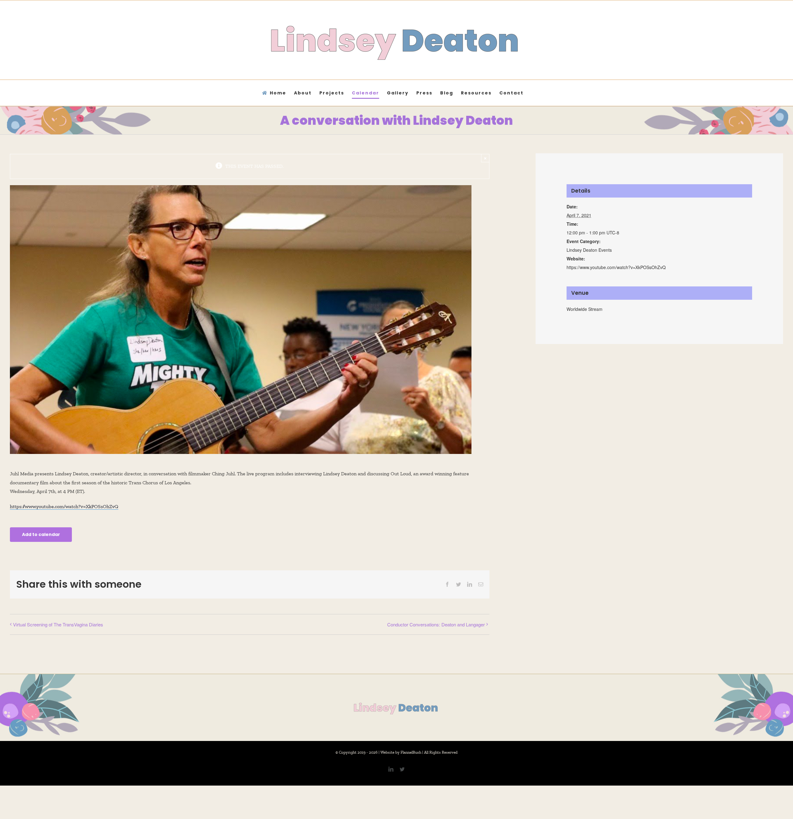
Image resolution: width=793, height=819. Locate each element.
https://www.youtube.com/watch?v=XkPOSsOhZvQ (64, 506)
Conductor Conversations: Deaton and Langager (436, 624)
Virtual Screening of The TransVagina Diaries (58, 624)
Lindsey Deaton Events (589, 250)
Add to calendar (41, 534)
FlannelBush (411, 752)
